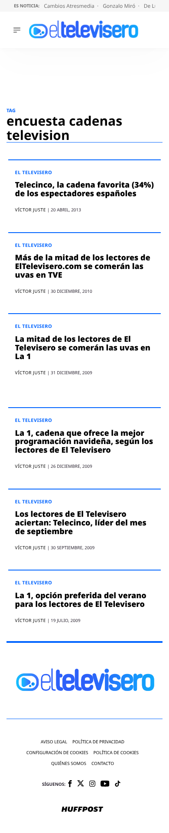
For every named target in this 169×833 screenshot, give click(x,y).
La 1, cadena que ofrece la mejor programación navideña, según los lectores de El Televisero (84, 442)
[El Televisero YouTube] (105, 784)
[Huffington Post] (82, 810)
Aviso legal (54, 742)
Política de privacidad (98, 742)
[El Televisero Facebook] (70, 784)
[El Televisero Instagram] (92, 784)
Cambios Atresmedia (70, 6)
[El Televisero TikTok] (117, 784)
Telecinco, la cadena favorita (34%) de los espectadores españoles (84, 189)
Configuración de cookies (57, 752)
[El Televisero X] (80, 784)
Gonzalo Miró (119, 6)
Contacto (102, 763)
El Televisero (33, 172)
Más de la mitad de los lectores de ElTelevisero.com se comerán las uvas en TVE (82, 266)
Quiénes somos (68, 763)
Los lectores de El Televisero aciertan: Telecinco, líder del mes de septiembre (80, 523)
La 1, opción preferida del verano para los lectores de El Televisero (80, 599)
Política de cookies (116, 752)
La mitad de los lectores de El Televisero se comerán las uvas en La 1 (82, 348)
